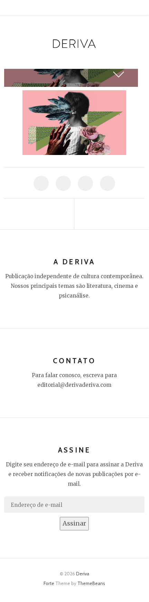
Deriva (82, 573)
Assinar (74, 523)
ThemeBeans (91, 583)
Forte (49, 583)
